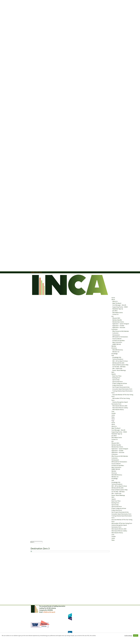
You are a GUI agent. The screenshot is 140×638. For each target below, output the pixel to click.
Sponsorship (115, 380)
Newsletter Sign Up (117, 309)
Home (113, 297)
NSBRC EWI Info (116, 344)
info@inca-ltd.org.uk (49, 612)
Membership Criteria (118, 322)
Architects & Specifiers (118, 340)
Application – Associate (118, 327)
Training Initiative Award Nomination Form (122, 392)
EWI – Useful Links (117, 368)
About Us (115, 301)
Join (113, 316)
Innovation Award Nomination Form (122, 389)
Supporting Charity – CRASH (120, 307)
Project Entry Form (117, 385)
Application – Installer (118, 325)
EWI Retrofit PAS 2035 (118, 363)
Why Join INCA (116, 318)
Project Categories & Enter (119, 383)
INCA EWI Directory (117, 350)
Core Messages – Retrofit (119, 305)
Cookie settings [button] (128, 635)
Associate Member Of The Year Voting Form (122, 395)
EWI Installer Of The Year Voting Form (121, 399)
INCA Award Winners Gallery (120, 407)
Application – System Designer (120, 324)
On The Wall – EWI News (118, 366)
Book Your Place (116, 376)
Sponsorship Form (117, 381)
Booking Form (116, 378)
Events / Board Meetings (119, 370)
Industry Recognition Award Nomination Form (120, 403)
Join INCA (114, 310)
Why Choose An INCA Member (120, 331)
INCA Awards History (118, 409)
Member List (115, 352)
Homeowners (116, 335)
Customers (115, 329)
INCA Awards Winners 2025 (119, 406)
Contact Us (115, 314)
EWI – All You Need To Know (120, 361)
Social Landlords (116, 338)
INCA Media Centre (117, 312)
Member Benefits (117, 320)
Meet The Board (116, 303)
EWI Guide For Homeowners (120, 337)
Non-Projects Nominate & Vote (120, 387)
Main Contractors (117, 342)
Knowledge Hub (116, 357)
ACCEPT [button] (135, 635)
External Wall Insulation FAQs (120, 365)
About (113, 299)
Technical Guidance (117, 359)
